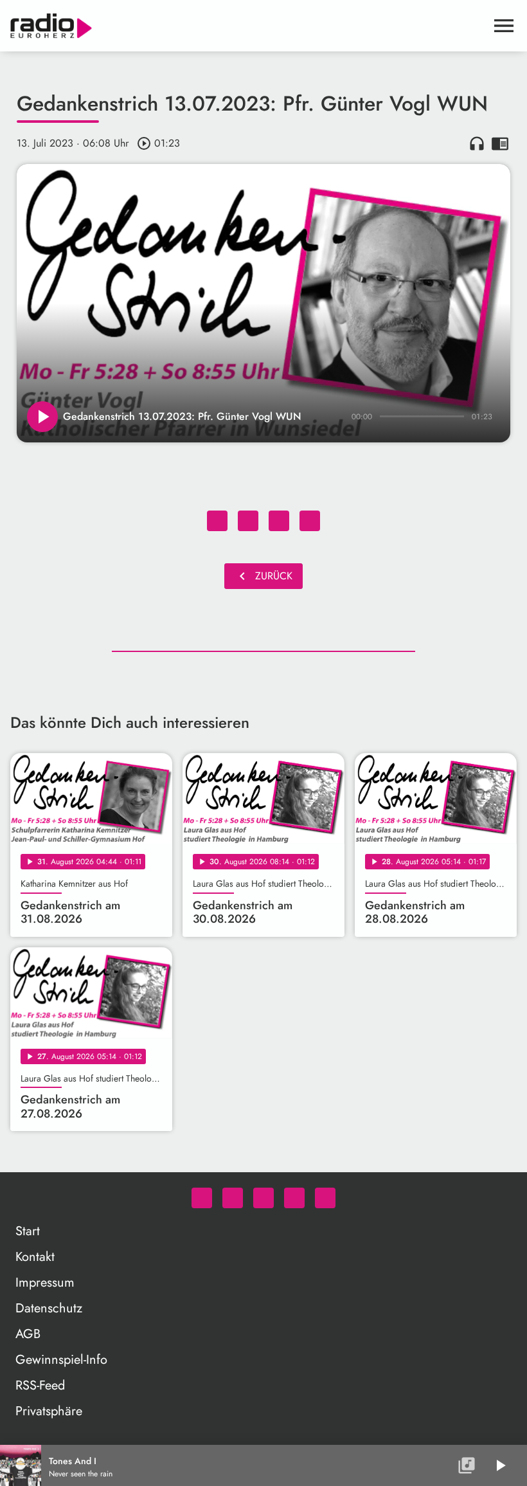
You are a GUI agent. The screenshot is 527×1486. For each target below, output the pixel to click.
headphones (477, 143)
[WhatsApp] (202, 1198)
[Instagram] (263, 1198)
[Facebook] (232, 1198)
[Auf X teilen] (248, 521)
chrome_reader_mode (500, 143)
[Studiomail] (294, 1198)
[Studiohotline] (325, 1198)
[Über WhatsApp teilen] (279, 521)
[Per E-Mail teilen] (309, 521)
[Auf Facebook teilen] (217, 521)
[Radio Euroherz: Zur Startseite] (248, 26)
